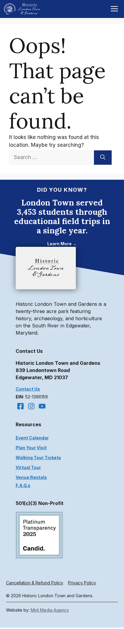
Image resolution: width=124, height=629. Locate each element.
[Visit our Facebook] (20, 406)
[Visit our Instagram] (31, 406)
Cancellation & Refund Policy (34, 582)
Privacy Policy (82, 582)
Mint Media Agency (50, 610)
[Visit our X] (42, 406)
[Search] (103, 157)
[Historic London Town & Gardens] (22, 9)
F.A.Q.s (23, 485)
